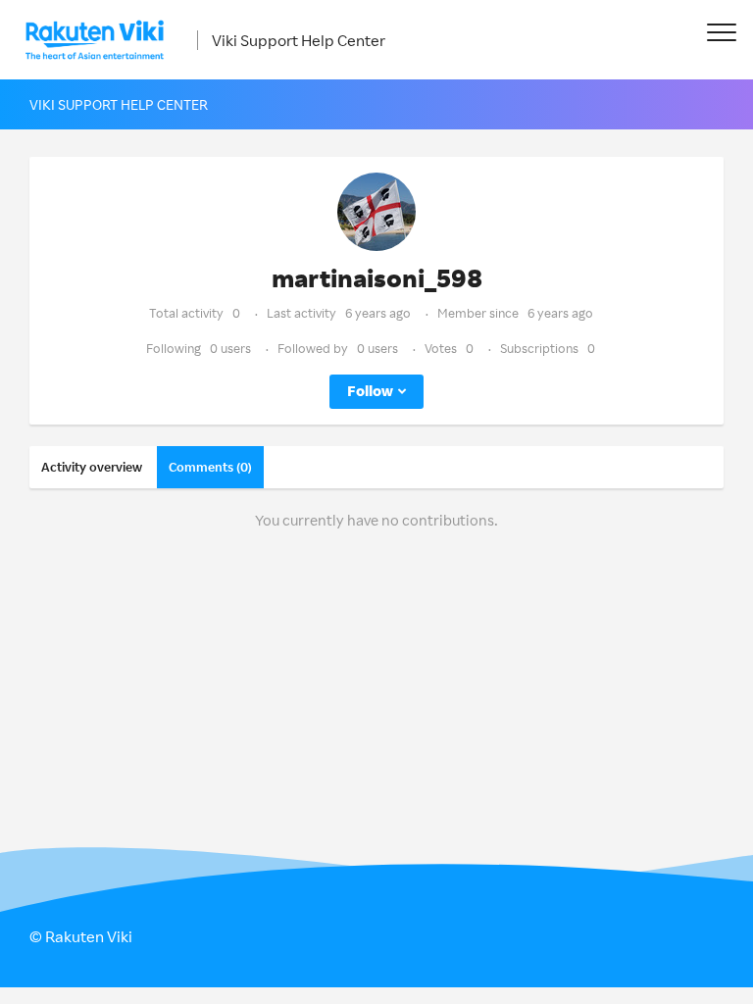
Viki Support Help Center (298, 40)
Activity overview (91, 467)
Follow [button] (370, 390)
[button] (721, 32)
